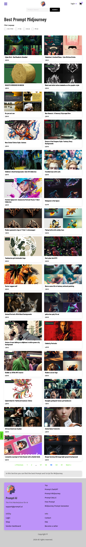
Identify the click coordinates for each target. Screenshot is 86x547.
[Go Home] (43, 4)
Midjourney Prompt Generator (57, 506)
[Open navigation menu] (6, 4)
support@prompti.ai (14, 507)
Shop (8, 522)
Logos (7, 211)
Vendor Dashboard (13, 526)
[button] (8, 29)
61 (62, 465)
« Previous (19, 465)
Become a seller (51, 526)
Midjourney (9, 38)
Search (55, 10)
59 (51, 465)
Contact (48, 518)
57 (41, 465)
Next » (68, 465)
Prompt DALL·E (50, 498)
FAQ (46, 522)
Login (8, 518)
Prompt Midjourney (52, 493)
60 (57, 465)
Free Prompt (50, 502)
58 (46, 465)
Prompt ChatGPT (51, 489)
